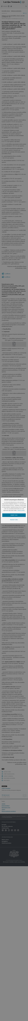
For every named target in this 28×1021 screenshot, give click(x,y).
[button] (14, 520)
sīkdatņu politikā (21, 510)
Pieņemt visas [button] (14, 515)
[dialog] (14, 510)
